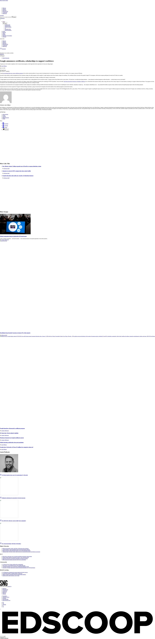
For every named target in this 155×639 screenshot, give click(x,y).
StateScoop (4, 13)
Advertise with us (5, 597)
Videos (3, 33)
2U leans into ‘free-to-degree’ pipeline (9, 433)
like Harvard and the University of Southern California (74, 81)
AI (5, 28)
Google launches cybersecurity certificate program (12, 428)
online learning (5, 114)
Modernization (7, 25)
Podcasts (4, 32)
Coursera (4, 116)
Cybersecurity (7, 24)
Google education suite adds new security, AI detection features (17, 175)
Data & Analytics (8, 30)
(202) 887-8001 (5, 599)
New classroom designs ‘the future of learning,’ (11, 543)
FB (3, 602)
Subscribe (4, 48)
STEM (3, 118)
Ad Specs (4, 598)
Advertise (2, 15)
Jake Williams (4, 66)
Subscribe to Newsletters (7, 35)
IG (2, 605)
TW (3, 603)
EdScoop (4, 8)
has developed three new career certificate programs (13, 73)
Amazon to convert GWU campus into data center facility (16, 171)
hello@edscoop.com (6, 600)
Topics (3, 21)
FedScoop (4, 10)
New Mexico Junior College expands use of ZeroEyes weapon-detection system (21, 166)
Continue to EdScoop (4, 638)
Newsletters (4, 595)
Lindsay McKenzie (5, 239)
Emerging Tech (8, 29)
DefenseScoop (5, 11)
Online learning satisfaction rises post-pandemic (12, 442)
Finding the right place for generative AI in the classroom (13, 497)
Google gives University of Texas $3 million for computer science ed (16, 447)
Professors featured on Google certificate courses (12, 437)
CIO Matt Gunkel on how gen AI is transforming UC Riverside (15, 475)
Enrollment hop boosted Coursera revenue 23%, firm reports (15, 332)
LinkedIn (4, 604)
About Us (9, 586)
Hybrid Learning (8, 26)
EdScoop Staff (6, 168)
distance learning (5, 117)
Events (3, 31)
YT (3, 606)
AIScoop (4, 9)
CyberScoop (4, 12)
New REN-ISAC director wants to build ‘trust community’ (14, 520)
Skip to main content (4, 0)
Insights (3, 34)
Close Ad (2, 637)
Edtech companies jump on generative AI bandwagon (13, 236)
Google (3, 115)
